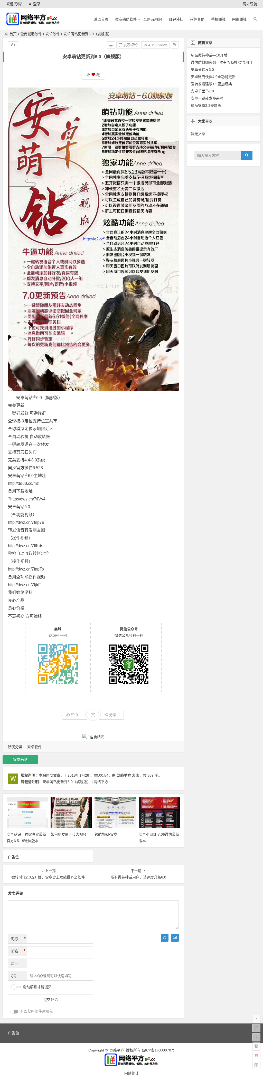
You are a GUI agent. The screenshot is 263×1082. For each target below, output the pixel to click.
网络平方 (124, 775)
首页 (13, 34)
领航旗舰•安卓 (106, 834)
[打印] (111, 45)
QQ (13, 976)
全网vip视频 (152, 19)
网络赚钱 (239, 19)
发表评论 (130, 45)
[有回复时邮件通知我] (14, 1011)
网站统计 (131, 1073)
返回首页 (101, 19)
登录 (36, 4)
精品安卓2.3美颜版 (206, 105)
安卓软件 (52, 34)
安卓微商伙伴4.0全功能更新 (213, 77)
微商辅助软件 (126, 19)
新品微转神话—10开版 (209, 55)
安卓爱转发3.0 (202, 69)
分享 (112, 715)
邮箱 (18, 951)
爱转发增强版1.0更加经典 (211, 84)
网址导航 (250, 4)
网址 (14, 963)
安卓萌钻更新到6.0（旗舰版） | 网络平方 (75, 782)
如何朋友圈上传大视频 (69, 834)
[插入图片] (175, 938)
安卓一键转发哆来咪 (207, 98)
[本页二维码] (256, 1065)
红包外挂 (176, 19)
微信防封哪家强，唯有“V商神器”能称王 (222, 62)
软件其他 (197, 19)
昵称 (18, 939)
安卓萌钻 (24, 397)
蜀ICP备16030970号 (158, 1050)
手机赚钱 (218, 19)
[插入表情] (164, 938)
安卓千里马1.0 (202, 91)
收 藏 (93, 75)
